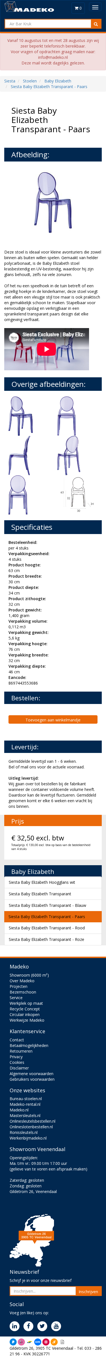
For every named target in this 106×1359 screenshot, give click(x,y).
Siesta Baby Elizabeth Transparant (40, 893)
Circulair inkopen (25, 1014)
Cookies (17, 1062)
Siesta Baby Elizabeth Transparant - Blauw (47, 905)
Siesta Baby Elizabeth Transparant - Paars (46, 916)
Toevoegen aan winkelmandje (53, 720)
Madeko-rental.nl (25, 1104)
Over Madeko (22, 980)
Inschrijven (88, 1291)
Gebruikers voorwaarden (32, 1079)
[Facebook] (29, 1326)
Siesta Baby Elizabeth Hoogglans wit (42, 882)
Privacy (16, 1056)
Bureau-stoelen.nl (26, 1098)
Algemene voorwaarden (31, 1073)
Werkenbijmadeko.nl (28, 1138)
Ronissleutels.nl (24, 1132)
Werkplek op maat (26, 1003)
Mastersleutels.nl (25, 1115)
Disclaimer (19, 1068)
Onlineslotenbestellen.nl (31, 1126)
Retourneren (21, 1051)
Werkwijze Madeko (27, 1020)
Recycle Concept (25, 1009)
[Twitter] (43, 1326)
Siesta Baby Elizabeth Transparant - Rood (47, 927)
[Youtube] (57, 1326)
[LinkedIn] (16, 1326)
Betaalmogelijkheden (29, 1045)
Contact (17, 1039)
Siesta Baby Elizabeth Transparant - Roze (46, 939)
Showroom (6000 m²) (29, 975)
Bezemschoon (23, 992)
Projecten (18, 986)
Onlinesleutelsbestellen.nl (32, 1121)
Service (16, 997)
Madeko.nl (19, 1110)
